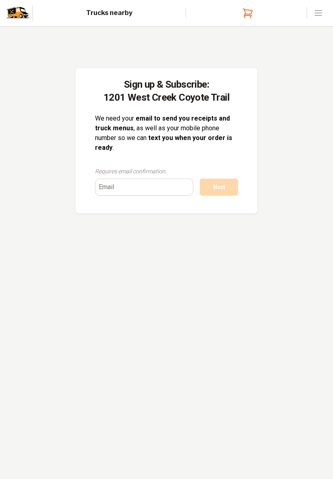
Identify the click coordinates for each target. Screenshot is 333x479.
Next (219, 187)
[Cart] (246, 13)
